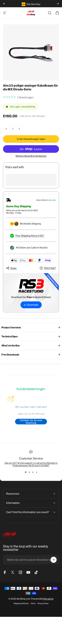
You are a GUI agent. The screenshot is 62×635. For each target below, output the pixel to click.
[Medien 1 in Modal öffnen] (31, 52)
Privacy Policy (42, 603)
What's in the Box (11, 345)
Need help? (50, 268)
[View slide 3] (33, 472)
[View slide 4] (36, 472)
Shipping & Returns (21, 603)
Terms (33, 603)
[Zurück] (4, 3)
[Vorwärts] (57, 3)
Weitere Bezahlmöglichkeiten (31, 156)
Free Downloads (10, 354)
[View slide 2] (29, 472)
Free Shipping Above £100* (29, 235)
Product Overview (11, 327)
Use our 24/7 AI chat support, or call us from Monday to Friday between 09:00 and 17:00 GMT (31, 464)
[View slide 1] (25, 472)
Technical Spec (10, 336)
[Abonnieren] (54, 560)
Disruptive (48, 598)
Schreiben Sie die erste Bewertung (31, 421)
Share (13, 268)
